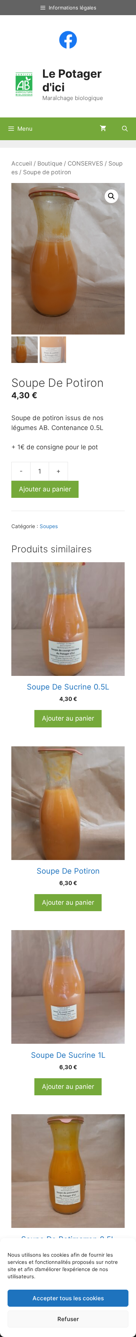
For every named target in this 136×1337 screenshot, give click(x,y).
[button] (111, 196)
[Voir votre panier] (103, 128)
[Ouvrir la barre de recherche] (125, 128)
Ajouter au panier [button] (68, 718)
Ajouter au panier (45, 489)
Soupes (49, 526)
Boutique (49, 163)
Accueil (21, 163)
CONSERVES (85, 163)
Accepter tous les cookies (68, 1298)
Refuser (68, 1319)
